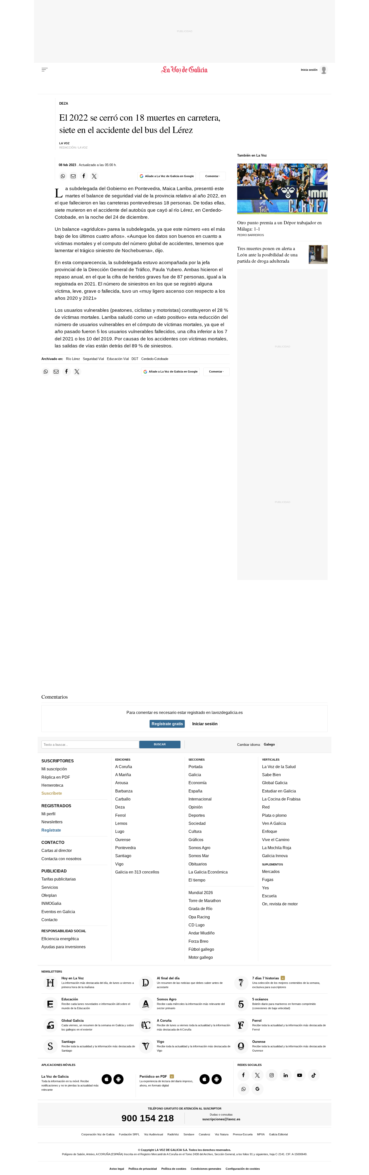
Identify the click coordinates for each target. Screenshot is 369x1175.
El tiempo (197, 880)
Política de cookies (173, 1168)
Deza (120, 807)
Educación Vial (118, 359)
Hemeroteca (52, 785)
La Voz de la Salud (279, 766)
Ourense (123, 839)
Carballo (123, 799)
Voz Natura (221, 1134)
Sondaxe (188, 1134)
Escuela (269, 896)
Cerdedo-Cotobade (154, 359)
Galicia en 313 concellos (137, 872)
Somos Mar (199, 855)
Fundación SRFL (129, 1134)
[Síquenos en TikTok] (314, 1075)
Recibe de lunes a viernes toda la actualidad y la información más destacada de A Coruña (193, 1025)
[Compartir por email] (73, 176)
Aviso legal (116, 1168)
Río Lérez (73, 359)
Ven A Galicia (274, 823)
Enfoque (269, 831)
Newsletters (52, 822)
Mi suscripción (54, 769)
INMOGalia (51, 903)
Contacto (49, 919)
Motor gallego (201, 957)
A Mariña (123, 774)
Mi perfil (48, 814)
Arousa (121, 782)
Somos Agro (199, 847)
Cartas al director (56, 850)
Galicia (195, 774)
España (195, 790)
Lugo (119, 831)
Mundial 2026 (201, 892)
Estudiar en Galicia (279, 790)
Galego (269, 744)
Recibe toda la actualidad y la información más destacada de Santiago (98, 1046)
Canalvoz (204, 1134)
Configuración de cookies (243, 1168)
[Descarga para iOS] (107, 1079)
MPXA (261, 1134)
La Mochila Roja (276, 847)
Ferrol (120, 815)
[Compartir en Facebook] (84, 176)
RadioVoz (173, 1134)
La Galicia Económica (208, 872)
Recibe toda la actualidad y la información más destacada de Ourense (289, 1046)
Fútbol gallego (201, 949)
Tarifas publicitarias (58, 879)
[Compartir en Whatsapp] (63, 176)
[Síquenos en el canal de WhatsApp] (243, 1089)
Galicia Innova (275, 855)
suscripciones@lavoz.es (221, 1119)
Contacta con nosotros (61, 858)
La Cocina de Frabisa (281, 799)
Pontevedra (125, 847)
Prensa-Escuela (243, 1134)
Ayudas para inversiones (63, 946)
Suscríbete (51, 793)
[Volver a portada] (185, 70)
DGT (135, 359)
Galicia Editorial (278, 1134)
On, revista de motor (280, 904)
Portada (196, 766)
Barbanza (124, 790)
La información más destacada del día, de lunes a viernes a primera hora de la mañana (98, 982)
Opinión (196, 807)
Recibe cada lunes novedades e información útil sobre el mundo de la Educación (96, 1003)
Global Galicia (274, 782)
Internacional (200, 799)
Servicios (49, 887)
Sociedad (197, 823)
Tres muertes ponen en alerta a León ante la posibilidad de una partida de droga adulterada (267, 254)
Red (266, 807)
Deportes (197, 815)
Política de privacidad (143, 1168)
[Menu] (45, 70)
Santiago (123, 855)
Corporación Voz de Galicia (97, 1134)
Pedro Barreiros (250, 235)
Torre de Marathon (205, 900)
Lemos (121, 823)
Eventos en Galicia (58, 911)
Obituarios (198, 863)
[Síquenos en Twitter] (258, 1075)
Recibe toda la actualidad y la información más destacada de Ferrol (289, 1025)
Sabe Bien (271, 774)
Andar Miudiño (202, 933)
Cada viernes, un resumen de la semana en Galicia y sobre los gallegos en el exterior (98, 1025)
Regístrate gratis (167, 723)
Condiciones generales (206, 1168)
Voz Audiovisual (153, 1134)
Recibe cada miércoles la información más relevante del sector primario (191, 1003)
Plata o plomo (274, 815)
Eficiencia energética (60, 938)
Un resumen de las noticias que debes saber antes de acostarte (190, 982)
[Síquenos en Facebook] (243, 1075)
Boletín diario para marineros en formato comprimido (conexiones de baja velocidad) (284, 1003)
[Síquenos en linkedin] (286, 1075)
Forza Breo (198, 941)
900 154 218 (147, 1118)
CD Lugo (197, 925)
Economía (198, 782)
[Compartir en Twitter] (94, 176)
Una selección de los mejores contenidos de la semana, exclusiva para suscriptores (286, 982)
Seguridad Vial (93, 359)
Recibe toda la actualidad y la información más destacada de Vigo (193, 1046)
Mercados (271, 871)
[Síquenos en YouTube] (300, 1075)
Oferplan (49, 895)
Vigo (119, 863)
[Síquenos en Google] (258, 1089)
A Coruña (123, 766)
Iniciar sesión (205, 723)
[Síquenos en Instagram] (272, 1075)
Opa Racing (199, 916)
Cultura (195, 831)
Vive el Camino (275, 839)
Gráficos (196, 839)
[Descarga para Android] (118, 1079)
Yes (265, 887)
